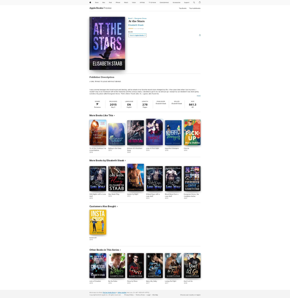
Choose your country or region (190, 295)
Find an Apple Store (109, 292)
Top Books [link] (182, 8)
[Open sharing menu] (200, 35)
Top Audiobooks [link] (195, 8)
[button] (194, 2)
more (199, 96)
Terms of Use (140, 295)
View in (137, 35)
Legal (148, 295)
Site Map (155, 295)
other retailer (122, 292)
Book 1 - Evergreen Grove (137, 18)
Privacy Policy (129, 295)
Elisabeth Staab (135, 25)
